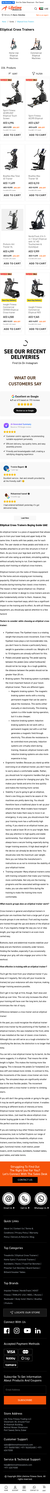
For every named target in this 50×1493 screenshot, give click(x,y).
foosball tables (39, 1150)
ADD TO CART (12, 135)
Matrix (30, 1299)
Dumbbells (9, 1263)
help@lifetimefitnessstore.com (18, 1464)
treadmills (23, 1138)
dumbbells (27, 1150)
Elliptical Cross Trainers (26, 1255)
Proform (9, 1303)
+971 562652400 (28, 1447)
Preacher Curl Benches (14, 1267)
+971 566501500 (11, 1447)
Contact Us (25, 1180)
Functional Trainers (26, 1259)
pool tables (5, 1155)
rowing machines (30, 1142)
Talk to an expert (42, 15)
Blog (32, 1236)
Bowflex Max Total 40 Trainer (11, 177)
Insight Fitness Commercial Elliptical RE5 (35, 310)
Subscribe (25, 1400)
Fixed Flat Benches (31, 1263)
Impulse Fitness (11, 1290)
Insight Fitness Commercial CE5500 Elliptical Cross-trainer (10, 308)
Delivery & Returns (19, 1236)
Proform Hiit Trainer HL (8, 245)
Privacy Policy (21, 1232)
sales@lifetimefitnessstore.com (18, 1444)
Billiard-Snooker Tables (14, 1272)
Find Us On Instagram (25, 363)
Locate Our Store (27, 1312)
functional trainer (12, 1146)
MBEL (30, 1294)
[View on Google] (6, 468)
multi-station (27, 1146)
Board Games (33, 1267)
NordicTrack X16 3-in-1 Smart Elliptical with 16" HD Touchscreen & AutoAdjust (37, 241)
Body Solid (21, 1299)
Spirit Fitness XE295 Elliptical (35, 117)
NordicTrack (26, 1290)
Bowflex (38, 1299)
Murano (38, 1294)
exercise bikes (14, 1142)
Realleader (9, 1299)
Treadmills (9, 1255)
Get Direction (6, 2)
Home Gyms (10, 1259)
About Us (8, 1228)
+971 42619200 (11, 1467)
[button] (43, 8)
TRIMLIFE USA (19, 1294)
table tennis (20, 1155)
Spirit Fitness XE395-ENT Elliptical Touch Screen (10, 114)
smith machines (14, 1150)
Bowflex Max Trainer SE (34, 177)
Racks (18, 1263)
